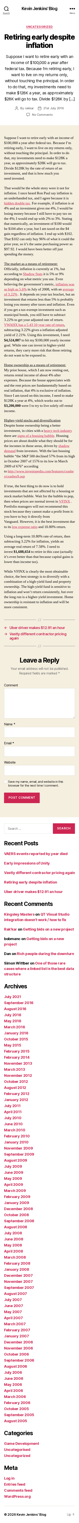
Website (10, 762)
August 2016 (15, 1009)
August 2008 (15, 1227)
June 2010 (13, 1124)
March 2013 (14, 1069)
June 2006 (13, 1378)
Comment (11, 685)
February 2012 (16, 1094)
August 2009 (15, 1160)
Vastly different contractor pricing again (39, 873)
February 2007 (17, 1330)
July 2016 (12, 1015)
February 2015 (17, 1051)
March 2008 (15, 1257)
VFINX (64, 501)
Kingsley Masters (19, 914)
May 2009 (13, 1178)
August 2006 (15, 1366)
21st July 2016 (53, 108)
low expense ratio (24, 527)
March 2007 (15, 1324)
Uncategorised (17, 1449)
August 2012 (15, 1087)
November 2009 (18, 1148)
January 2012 (16, 1100)
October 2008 (16, 1215)
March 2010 (14, 1130)
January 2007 (16, 1336)
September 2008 (19, 1221)
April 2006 (13, 1390)
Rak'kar (10, 929)
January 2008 (16, 1269)
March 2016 (14, 1027)
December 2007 (18, 1275)
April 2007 (13, 1318)
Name (9, 724)
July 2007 (13, 1300)
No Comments (42, 115)
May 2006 (13, 1384)
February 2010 (17, 1136)
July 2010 (12, 1118)
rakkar (29, 108)
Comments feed (18, 1490)
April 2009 (13, 1184)
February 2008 (17, 1263)
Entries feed (14, 1484)
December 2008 (18, 1209)
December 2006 (18, 1342)
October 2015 (16, 1039)
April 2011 (12, 1112)
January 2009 (16, 1203)
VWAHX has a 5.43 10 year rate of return (34, 325)
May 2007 (13, 1312)
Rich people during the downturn (45, 954)
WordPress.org (17, 1496)
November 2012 (18, 1075)
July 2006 (13, 1372)
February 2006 (17, 1403)
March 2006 (15, 1397)
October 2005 (16, 1409)
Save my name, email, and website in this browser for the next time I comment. (35, 783)
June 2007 (13, 1306)
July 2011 (12, 1106)
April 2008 (13, 1251)
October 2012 (16, 1081)
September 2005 (19, 1415)
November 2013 (18, 1063)
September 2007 (19, 1287)
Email (9, 743)
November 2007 (18, 1281)
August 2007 (15, 1294)
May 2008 (13, 1245)
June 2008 (13, 1239)
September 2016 (18, 1003)
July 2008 (13, 1233)
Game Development (21, 1443)
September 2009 (19, 1154)
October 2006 (16, 1354)
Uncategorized (39, 26)
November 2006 (18, 1348)
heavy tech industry (58, 430)
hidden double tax (17, 203)
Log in (9, 1478)
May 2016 (12, 1021)
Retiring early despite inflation (30, 882)
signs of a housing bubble (35, 435)
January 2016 (16, 1033)
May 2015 (12, 1045)
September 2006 (19, 1360)
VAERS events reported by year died (36, 854)
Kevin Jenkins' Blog (39, 8)
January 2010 (16, 1142)
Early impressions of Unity (27, 863)
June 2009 (13, 1172)
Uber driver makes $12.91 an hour (33, 892)
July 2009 (13, 1166)
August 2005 (15, 1421)
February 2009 (17, 1197)
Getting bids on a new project (48, 929)
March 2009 (15, 1191)
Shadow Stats (33, 274)
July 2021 (12, 997)
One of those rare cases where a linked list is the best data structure (39, 968)
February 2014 (17, 1057)
